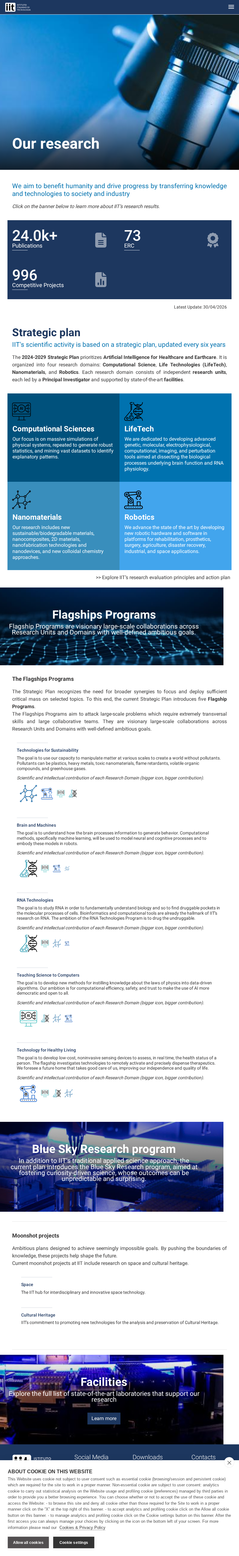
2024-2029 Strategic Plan (50, 357)
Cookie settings (73, 1542)
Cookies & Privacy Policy (82, 1527)
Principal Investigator (66, 380)
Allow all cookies (28, 1542)
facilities (173, 380)
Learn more (103, 1418)
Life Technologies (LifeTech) (192, 365)
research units (209, 372)
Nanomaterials (28, 372)
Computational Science (129, 365)
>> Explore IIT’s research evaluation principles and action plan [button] (163, 577)
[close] (229, 1462)
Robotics (68, 372)
